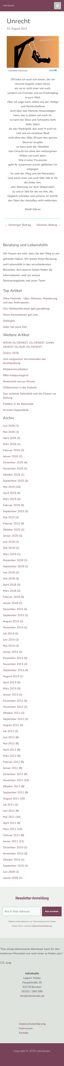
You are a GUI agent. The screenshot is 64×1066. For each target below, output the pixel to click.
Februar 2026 (11, 450)
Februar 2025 (11, 505)
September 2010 (13, 865)
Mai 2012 (9, 743)
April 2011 (9, 823)
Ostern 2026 (11, 353)
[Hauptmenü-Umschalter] (57, 5)
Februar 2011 (11, 835)
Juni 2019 (9, 542)
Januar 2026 (10, 456)
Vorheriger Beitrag (18, 225)
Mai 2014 (9, 646)
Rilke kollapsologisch (15, 375)
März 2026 (9, 444)
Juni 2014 (9, 639)
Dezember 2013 (13, 658)
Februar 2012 (11, 762)
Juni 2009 (9, 872)
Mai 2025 (9, 487)
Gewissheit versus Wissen (19, 381)
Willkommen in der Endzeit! (20, 387)
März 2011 (9, 829)
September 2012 (13, 719)
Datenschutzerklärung (42, 926)
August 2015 (11, 621)
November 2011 (13, 780)
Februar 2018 (11, 597)
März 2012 (9, 756)
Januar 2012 (10, 768)
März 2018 (9, 591)
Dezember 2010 (13, 847)
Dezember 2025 (13, 462)
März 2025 (9, 499)
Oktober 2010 (11, 859)
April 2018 (9, 584)
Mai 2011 (9, 817)
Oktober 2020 (11, 529)
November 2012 (13, 707)
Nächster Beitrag (49, 225)
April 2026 (9, 438)
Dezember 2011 (13, 774)
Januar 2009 (10, 878)
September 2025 (13, 481)
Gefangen (9, 321)
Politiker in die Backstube (18, 404)
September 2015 (13, 615)
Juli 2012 (8, 731)
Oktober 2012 (11, 713)
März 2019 (9, 554)
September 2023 (13, 511)
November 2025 (13, 468)
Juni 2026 (9, 426)
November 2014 (13, 627)
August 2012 (11, 725)
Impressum (26, 1028)
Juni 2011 (9, 811)
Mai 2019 (9, 548)
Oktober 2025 (11, 474)
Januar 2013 (10, 694)
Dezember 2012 (13, 700)
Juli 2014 (8, 633)
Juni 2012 (9, 737)
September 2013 (13, 670)
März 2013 (9, 688)
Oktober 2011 (11, 786)
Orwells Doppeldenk (16, 410)
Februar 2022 (11, 523)
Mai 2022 (9, 517)
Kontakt (23, 1033)
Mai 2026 (9, 432)
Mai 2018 (9, 578)
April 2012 (9, 749)
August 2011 (11, 798)
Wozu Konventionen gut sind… (21, 314)
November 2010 (13, 853)
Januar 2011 (10, 841)
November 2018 (13, 560)
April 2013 (9, 682)
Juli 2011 (8, 804)
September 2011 (13, 792)
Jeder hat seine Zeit (15, 327)
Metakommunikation (15, 369)
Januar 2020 (10, 535)
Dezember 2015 (13, 609)
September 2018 (13, 566)
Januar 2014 (10, 652)
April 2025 (9, 493)
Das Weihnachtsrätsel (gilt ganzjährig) (26, 308)
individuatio (8, 5)
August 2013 (11, 676)
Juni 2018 (9, 572)
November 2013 (13, 664)
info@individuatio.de (32, 996)
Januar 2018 (10, 603)
